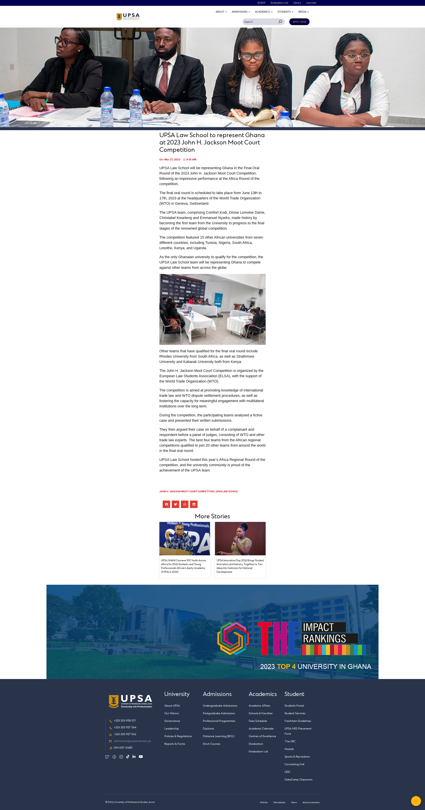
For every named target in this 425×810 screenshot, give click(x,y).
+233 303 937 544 (125, 727)
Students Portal (294, 705)
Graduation (256, 744)
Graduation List (279, 2)
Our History (171, 713)
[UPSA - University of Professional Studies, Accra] (128, 17)
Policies (264, 802)
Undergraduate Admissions (220, 705)
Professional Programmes (219, 721)
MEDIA (302, 11)
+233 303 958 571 (125, 720)
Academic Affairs (259, 705)
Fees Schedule (258, 721)
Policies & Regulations (178, 736)
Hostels (289, 749)
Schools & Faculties (261, 713)
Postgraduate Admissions (219, 713)
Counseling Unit (294, 764)
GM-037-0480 (123, 747)
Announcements (311, 802)
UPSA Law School (227, 491)
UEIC (287, 772)
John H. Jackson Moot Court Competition (186, 491)
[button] (166, 504)
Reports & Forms (174, 744)
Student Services (295, 713)
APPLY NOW (299, 21)
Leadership (171, 728)
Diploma (208, 728)
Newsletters (279, 802)
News (294, 802)
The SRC (290, 741)
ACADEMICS (262, 11)
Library (297, 2)
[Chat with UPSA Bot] (416, 801)
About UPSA (172, 705)
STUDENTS (284, 11)
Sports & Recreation (297, 756)
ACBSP (261, 2)
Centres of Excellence (262, 736)
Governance (172, 721)
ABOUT (220, 11)
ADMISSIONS (240, 11)
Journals (311, 2)
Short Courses (211, 744)
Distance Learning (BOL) (218, 736)
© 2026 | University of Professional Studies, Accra (130, 802)
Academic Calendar (261, 728)
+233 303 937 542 (125, 734)
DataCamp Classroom (298, 779)
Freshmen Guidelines (298, 721)
